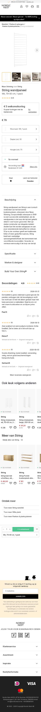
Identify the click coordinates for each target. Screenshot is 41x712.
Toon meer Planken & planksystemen (18, 516)
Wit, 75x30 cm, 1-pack (11, 535)
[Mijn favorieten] (27, 6)
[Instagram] (20, 635)
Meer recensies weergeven (20, 375)
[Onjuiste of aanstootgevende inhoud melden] (37, 316)
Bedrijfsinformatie (10, 672)
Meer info (33, 167)
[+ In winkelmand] (15, 427)
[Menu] (38, 6)
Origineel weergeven (26, 339)
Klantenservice (9, 646)
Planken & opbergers (17, 24)
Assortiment (8, 655)
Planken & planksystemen (11, 26)
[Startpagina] (6, 6)
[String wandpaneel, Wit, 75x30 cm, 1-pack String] (20, 50)
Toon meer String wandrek (14, 508)
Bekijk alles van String (11, 440)
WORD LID (30, 1)
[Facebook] (14, 635)
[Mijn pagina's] (21, 6)
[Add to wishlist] (11, 427)
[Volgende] (37, 50)
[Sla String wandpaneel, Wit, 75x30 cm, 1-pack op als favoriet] (37, 529)
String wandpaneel (27, 26)
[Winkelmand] (32, 6)
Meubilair (5, 24)
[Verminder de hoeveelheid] (3, 529)
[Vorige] (4, 50)
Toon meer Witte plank (12, 512)
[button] (8, 98)
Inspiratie (7, 663)
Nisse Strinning (7, 87)
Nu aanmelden (32, 111)
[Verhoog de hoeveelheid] (10, 529)
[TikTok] (27, 635)
